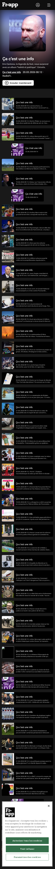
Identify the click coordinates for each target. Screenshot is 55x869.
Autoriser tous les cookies (27, 840)
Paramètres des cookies (27, 857)
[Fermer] (48, 806)
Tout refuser (27, 849)
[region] (27, 834)
